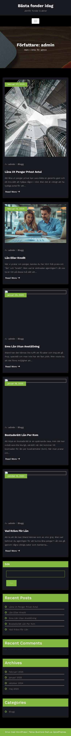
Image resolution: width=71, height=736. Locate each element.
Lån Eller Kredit (15, 258)
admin (11, 164)
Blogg (21, 164)
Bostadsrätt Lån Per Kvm (21, 435)
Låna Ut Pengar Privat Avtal (23, 171)
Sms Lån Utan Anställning (22, 346)
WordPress (21, 732)
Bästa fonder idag (35, 5)
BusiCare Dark (43, 732)
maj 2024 (14, 689)
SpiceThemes (59, 732)
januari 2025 (15, 677)
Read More (11, 191)
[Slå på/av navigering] (36, 21)
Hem (26, 50)
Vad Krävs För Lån (16, 531)
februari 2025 (16, 672)
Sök (7, 564)
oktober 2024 (16, 683)
